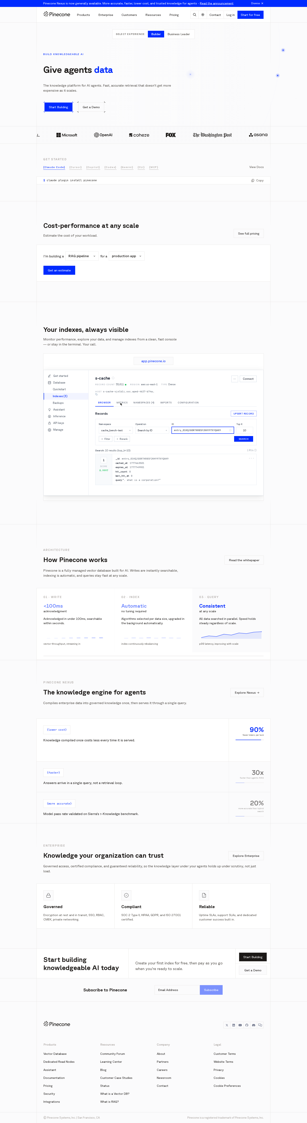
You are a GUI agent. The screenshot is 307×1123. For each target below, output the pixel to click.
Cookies (219, 1077)
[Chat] (260, 1024)
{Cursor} (75, 167)
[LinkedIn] (233, 1024)
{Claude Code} (54, 167)
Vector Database (55, 1053)
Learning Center (111, 1061)
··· (234, 378)
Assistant (49, 1069)
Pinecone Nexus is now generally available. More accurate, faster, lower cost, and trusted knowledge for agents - (138, 3)
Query (201, 472)
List (252, 472)
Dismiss (255, 3)
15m (210, 416)
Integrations (51, 1101)
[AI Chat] (194, 15)
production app (124, 256)
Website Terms (223, 1061)
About (161, 1053)
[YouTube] (240, 1024)
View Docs (256, 167)
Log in (230, 15)
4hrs (219, 416)
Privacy (219, 1069)
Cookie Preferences (227, 1085)
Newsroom (164, 1077)
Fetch (243, 472)
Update (223, 472)
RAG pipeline (79, 256)
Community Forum (112, 1053)
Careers (162, 1069)
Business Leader (178, 34)
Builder (156, 34)
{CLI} (141, 167)
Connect (248, 378)
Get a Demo (252, 969)
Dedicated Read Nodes (59, 1061)
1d (238, 416)
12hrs (229, 416)
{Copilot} (93, 167)
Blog (103, 1069)
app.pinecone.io (153, 361)
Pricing (48, 1085)
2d (245, 416)
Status (104, 1085)
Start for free (250, 15)
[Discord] (253, 1024)
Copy (260, 180)
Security (49, 1093)
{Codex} (110, 167)
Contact (215, 15)
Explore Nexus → (247, 692)
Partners (163, 1061)
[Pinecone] (56, 14)
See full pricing (248, 233)
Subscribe (211, 989)
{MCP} (154, 167)
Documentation (54, 1077)
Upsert (211, 472)
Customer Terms (225, 1053)
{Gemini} (127, 167)
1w (252, 416)
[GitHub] (247, 1024)
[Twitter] (226, 1024)
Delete (233, 472)
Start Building (253, 956)
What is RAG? (109, 1101)
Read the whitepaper (244, 560)
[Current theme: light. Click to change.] (203, 15)
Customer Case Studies (116, 1077)
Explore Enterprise (246, 855)
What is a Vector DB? (114, 1093)
